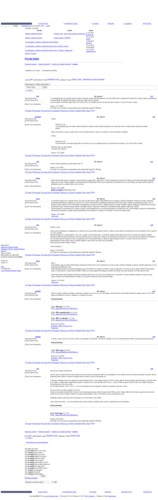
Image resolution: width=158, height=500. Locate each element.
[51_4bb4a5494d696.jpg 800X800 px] (64, 352)
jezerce (75, 64)
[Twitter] (28, 110)
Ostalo (19, 271)
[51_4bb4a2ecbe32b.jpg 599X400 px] (64, 308)
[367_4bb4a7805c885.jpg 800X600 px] (64, 415)
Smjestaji (8, 271)
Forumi (33, 53)
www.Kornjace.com (51, 496)
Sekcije (10, 249)
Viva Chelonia (89, 496)
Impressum (112, 496)
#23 (151, 162)
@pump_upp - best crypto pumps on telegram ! (70, 34)
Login (48, 26)
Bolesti (14, 271)
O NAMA (95, 23)
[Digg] (71, 110)
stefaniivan (89, 35)
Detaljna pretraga (31, 478)
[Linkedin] (55, 110)
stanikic (38, 291)
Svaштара (54, 328)
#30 (151, 369)
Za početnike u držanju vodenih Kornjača (39, 42)
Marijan (38, 117)
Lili (37, 96)
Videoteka (4, 249)
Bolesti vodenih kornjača (33, 34)
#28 (154, 291)
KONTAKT (147, 23)
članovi (3, 251)
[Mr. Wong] (85, 110)
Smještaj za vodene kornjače (61, 64)
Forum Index (32, 58)
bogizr (88, 39)
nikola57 (89, 43)
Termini (16, 249)
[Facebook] (36, 110)
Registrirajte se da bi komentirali (93, 79)
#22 (154, 117)
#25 (154, 199)
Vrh (30, 435)
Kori (38, 199)
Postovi (27, 53)
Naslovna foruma (30, 64)
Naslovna (4, 247)
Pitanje (56, 42)
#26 (151, 225)
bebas (38, 178)
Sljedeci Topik (76, 79)
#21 (151, 96)
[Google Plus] (46, 110)
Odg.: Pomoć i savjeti (61, 46)
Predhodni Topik (53, 79)
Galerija (10, 247)
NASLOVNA (43, 23)
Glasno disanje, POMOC (62, 38)
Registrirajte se (26, 26)
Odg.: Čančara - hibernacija (63, 50)
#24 (154, 178)
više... (3, 266)
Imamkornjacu (91, 51)
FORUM (111, 23)
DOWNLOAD (126, 492)
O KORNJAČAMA (71, 23)
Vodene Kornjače (44, 64)
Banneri (22, 249)
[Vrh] (92, 110)
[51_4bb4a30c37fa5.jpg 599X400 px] (64, 314)
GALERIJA (127, 23)
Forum (16, 247)
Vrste (3, 271)
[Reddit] (78, 110)
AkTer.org (54, 216)
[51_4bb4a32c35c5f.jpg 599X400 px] (64, 320)
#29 (154, 337)
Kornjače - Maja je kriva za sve (61, 326)
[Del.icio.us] (64, 110)
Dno (31, 79)
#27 (154, 261)
